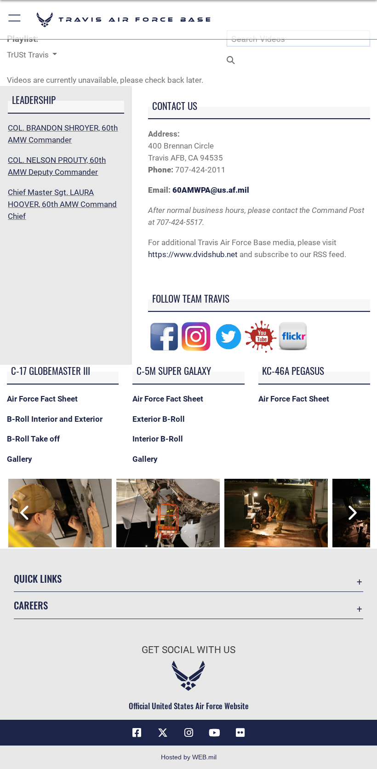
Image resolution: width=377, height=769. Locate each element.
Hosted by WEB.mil (189, 757)
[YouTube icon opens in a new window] (214, 733)
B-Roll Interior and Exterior (55, 419)
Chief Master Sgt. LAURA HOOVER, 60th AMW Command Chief (62, 204)
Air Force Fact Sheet (42, 398)
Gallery (19, 459)
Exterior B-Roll (158, 419)
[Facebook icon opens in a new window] (137, 733)
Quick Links (38, 578)
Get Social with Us (188, 649)
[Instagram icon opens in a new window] (188, 733)
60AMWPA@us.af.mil (210, 190)
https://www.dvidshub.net (193, 254)
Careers (31, 605)
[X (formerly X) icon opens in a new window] (163, 733)
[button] (15, 19)
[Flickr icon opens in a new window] (240, 733)
